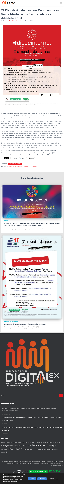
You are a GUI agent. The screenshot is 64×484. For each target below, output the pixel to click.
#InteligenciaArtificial (44, 442)
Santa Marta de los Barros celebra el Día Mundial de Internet (25, 324)
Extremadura (5, 449)
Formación (14, 449)
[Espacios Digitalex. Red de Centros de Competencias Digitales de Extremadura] (9, 3)
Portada (6, 220)
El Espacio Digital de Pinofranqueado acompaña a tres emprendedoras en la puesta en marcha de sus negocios (32, 429)
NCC (21, 449)
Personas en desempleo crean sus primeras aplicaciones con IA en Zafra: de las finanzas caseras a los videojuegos (32, 419)
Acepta (32, 478)
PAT (37, 449)
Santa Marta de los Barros (15, 163)
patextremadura (43, 449)
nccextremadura (30, 449)
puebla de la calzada (53, 449)
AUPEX (10, 445)
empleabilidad (48, 445)
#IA (37, 442)
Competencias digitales (21, 446)
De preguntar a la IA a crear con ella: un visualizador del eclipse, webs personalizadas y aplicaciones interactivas (29, 409)
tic (7, 452)
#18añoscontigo (11, 166)
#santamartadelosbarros (22, 166)
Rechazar (42, 478)
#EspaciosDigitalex (29, 442)
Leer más (43, 230)
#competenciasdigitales (16, 442)
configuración (13, 481)
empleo (53, 446)
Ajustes (52, 478)
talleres (3, 452)
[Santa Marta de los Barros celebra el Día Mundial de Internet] (32, 277)
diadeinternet (33, 166)
